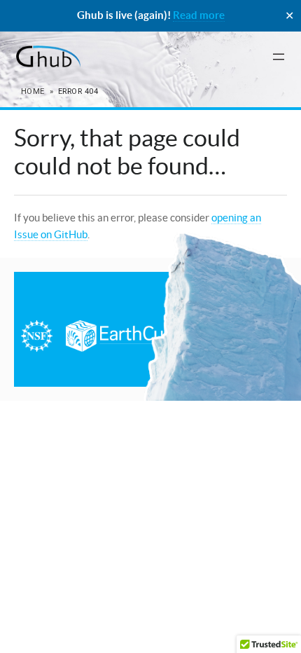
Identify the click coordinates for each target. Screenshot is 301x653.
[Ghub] (47, 57)
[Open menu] (278, 56)
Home (33, 91)
